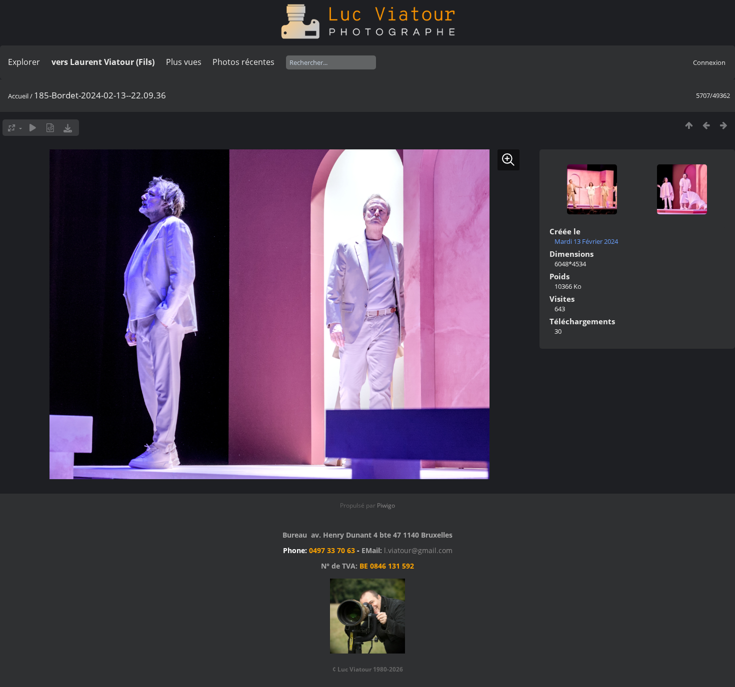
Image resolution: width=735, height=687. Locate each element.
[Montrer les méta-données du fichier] (50, 127)
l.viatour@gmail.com (418, 550)
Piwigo (386, 505)
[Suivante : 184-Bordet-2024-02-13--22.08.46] (723, 125)
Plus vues (184, 61)
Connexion (709, 62)
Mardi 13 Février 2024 (586, 241)
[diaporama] (33, 127)
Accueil (18, 95)
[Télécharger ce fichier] (67, 127)
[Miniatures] (689, 125)
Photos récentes (243, 61)
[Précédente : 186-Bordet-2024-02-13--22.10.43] (706, 125)
